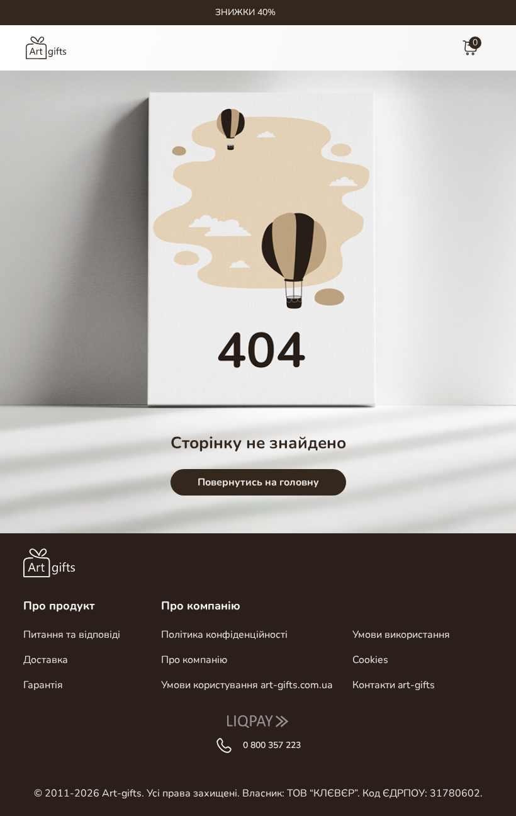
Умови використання (401, 635)
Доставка (45, 660)
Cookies (370, 660)
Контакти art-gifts (393, 685)
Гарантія (43, 685)
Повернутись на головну (258, 482)
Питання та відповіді (71, 635)
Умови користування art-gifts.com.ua (246, 685)
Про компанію (194, 660)
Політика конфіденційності (224, 635)
